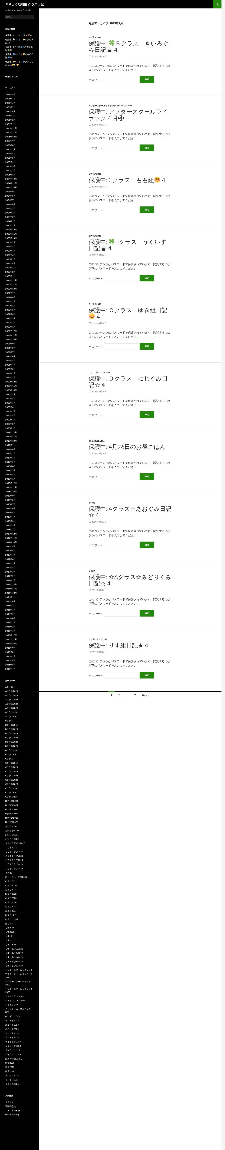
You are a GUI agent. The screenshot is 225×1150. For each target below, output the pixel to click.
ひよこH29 (10, 915)
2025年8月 (10, 145)
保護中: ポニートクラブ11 (18, 35)
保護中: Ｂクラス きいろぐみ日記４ (129, 46)
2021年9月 (10, 343)
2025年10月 (11, 136)
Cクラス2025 (11, 784)
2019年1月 (10, 478)
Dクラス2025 (11, 817)
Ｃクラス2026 (12, 1084)
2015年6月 (10, 660)
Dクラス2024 (11, 813)
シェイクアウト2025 (15, 1000)
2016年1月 (10, 631)
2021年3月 (10, 369)
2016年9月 (10, 597)
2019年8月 (10, 449)
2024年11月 (11, 183)
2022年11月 (11, 284)
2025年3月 (10, 166)
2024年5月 (10, 208)
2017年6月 (10, 559)
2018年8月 (10, 500)
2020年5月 (10, 411)
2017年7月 (10, 555)
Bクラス (9, 720)
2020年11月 (11, 386)
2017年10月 (11, 542)
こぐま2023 (11, 847)
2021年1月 (10, 377)
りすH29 (9, 936)
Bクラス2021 (11, 729)
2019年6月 (10, 457)
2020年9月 (10, 394)
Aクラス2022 (11, 695)
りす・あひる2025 (14, 965)
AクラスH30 (11, 716)
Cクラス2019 (95, 173)
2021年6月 (10, 356)
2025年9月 (10, 141)
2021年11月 (11, 335)
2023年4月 (10, 263)
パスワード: (96, 79)
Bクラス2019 (95, 37)
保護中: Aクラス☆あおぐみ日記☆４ (130, 512)
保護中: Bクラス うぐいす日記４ (127, 245)
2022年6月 (10, 305)
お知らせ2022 (12, 839)
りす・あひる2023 (14, 957)
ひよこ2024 (11, 902)
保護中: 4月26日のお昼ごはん (127, 446)
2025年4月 (10, 162)
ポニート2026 (12, 1037)
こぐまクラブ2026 (14, 868)
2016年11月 (11, 588)
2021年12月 (11, 331)
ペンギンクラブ (12, 1016)
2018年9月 (10, 495)
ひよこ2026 (11, 910)
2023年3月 (10, 267)
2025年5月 (10, 157)
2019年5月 (10, 462)
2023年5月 (10, 259)
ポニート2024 (12, 1029)
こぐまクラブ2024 (14, 860)
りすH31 (103, 639)
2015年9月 (10, 647)
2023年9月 (10, 242)
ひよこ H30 (11, 919)
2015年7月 (10, 656)
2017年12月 (11, 533)
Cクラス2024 (11, 779)
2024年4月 (10, 212)
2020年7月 (10, 402)
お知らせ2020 (12, 830)
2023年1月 (10, 276)
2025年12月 (11, 128)
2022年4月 (10, 314)
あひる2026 (11, 826)
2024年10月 (11, 187)
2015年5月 (10, 664)
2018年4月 (10, 517)
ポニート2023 (12, 1024)
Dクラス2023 (11, 809)
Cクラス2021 (11, 767)
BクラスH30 (11, 754)
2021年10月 (11, 339)
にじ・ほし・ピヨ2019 (99, 372)
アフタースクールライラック (102, 105)
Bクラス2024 (11, 741)
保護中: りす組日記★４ (119, 645)
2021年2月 (10, 373)
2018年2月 (10, 525)
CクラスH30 (11, 792)
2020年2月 (10, 424)
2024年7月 (10, 200)
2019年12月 (11, 432)
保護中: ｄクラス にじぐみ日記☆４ (128, 381)
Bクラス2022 (11, 733)
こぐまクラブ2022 (14, 855)
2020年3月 (10, 419)
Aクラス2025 (11, 708)
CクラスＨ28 (11, 796)
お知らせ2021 (12, 834)
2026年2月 (10, 119)
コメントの (12, 1110)
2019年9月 (10, 445)
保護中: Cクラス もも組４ (127, 179)
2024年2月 (10, 221)
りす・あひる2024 (14, 961)
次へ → (146, 695)
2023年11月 (11, 233)
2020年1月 (10, 428)
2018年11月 (11, 487)
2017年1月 (10, 580)
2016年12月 (11, 584)
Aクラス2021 (11, 691)
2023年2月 (10, 272)
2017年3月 (10, 571)
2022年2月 (10, 322)
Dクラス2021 (11, 801)
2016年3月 (10, 622)
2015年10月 (11, 643)
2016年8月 (10, 601)
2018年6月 (10, 508)
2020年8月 (10, 398)
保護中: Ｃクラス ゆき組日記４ (128, 313)
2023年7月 (10, 250)
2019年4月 (10, 466)
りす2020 (9, 932)
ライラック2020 (13, 1046)
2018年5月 (10, 512)
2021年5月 (10, 360)
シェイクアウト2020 (15, 996)
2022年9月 (10, 293)
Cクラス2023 (11, 775)
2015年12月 (11, 635)
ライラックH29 (12, 1050)
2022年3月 (10, 318)
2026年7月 (10, 98)
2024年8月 (10, 195)
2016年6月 (10, 609)
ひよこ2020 (11, 885)
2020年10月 (11, 390)
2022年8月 (10, 297)
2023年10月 (11, 238)
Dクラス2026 (11, 822)
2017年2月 (10, 576)
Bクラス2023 (11, 737)
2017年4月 (10, 567)
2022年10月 (11, 288)
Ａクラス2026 (12, 1075)
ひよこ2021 (11, 889)
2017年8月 (10, 550)
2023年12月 (11, 229)
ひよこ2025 (11, 906)
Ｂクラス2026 (12, 1079)
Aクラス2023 (11, 699)
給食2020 (9, 1062)
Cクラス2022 (11, 771)
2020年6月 (10, 407)
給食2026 (9, 1071)
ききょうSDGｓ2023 (15, 843)
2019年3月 (10, 470)
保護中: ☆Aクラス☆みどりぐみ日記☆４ (130, 580)
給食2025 (9, 1067)
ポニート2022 (12, 1020)
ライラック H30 (13, 1054)
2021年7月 (10, 352)
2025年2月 (10, 170)
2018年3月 (10, 521)
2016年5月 (10, 614)
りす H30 (10, 944)
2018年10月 (11, 491)
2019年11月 (11, 436)
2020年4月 (10, 415)
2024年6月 (10, 204)
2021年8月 (10, 348)
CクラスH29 (11, 788)
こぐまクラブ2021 (14, 851)
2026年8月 (10, 94)
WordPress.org (12, 1114)
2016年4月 (10, 618)
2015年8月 (10, 652)
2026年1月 (10, 124)
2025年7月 (10, 149)
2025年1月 (10, 174)
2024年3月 (10, 217)
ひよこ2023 (11, 898)
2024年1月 (10, 225)
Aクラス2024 (11, 703)
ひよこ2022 (11, 894)
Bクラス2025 (11, 746)
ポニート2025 (12, 1033)
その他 (92, 502)
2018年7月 (10, 504)
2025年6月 (10, 153)
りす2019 (93, 639)
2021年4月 (10, 364)
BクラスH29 (11, 750)
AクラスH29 (11, 712)
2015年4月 (10, 669)
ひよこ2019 (11, 881)
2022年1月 (10, 326)
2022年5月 (10, 310)
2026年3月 (10, 115)
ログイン (9, 1102)
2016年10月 (11, 593)
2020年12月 (11, 381)
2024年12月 (11, 179)
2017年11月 (11, 538)
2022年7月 (10, 301)
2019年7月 (10, 453)
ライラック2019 (124, 105)
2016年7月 (10, 605)
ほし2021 (9, 923)
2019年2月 (10, 474)
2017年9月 (10, 546)
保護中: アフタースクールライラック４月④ (128, 114)
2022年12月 (11, 280)
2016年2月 (10, 626)
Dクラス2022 (11, 805)
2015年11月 (11, 639)
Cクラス (9, 758)
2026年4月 (10, 111)
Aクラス (9, 687)
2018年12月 (11, 483)
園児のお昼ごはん (97, 440)
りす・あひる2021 (14, 948)
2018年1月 (10, 529)
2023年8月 (10, 246)
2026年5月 (10, 107)
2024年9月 (10, 191)
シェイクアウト (13, 1004)
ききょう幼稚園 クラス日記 (24, 4)
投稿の (10, 1106)
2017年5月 (10, 563)
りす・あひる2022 (14, 953)
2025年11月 (11, 132)
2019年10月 (11, 440)
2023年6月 (10, 255)
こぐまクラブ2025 (14, 864)
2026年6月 (10, 103)
